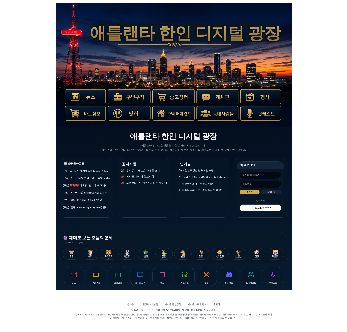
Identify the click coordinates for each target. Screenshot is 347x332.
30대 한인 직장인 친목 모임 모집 (196, 170)
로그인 (250, 192)
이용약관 (129, 304)
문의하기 (217, 304)
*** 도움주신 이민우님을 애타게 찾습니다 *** (202, 176)
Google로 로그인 (263, 207)
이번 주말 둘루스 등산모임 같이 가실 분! (200, 190)
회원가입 (271, 192)
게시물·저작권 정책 (197, 304)
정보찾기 (260, 200)
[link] (83, 99)
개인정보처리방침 (149, 304)
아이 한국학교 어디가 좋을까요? (196, 183)
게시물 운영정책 (173, 304)
